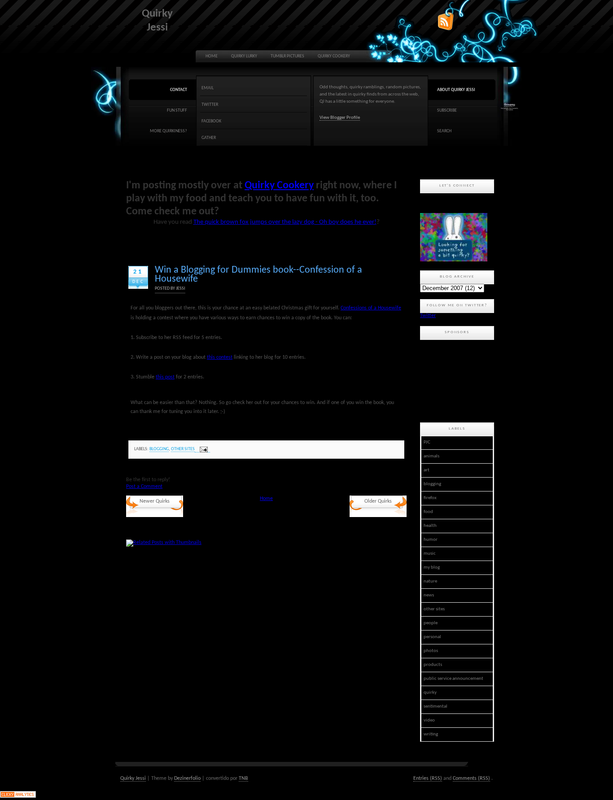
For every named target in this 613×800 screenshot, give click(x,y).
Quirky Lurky (244, 56)
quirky (430, 692)
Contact (178, 89)
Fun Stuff (177, 110)
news (429, 595)
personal (432, 637)
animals (431, 456)
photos (431, 650)
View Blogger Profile (340, 117)
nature (430, 581)
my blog (432, 567)
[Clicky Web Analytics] (18, 796)
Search (444, 131)
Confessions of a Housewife (371, 308)
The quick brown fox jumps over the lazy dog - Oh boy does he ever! (285, 222)
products (433, 664)
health (430, 525)
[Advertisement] (460, 379)
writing (431, 734)
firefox (430, 498)
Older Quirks (378, 501)
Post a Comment (144, 486)
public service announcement (453, 678)
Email (207, 88)
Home (212, 56)
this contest (219, 357)
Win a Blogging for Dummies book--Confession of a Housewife (258, 274)
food (428, 511)
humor (431, 539)
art (426, 470)
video (429, 720)
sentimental (435, 706)
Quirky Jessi (133, 778)
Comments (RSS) (471, 778)
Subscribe (447, 110)
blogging (159, 449)
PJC (427, 442)
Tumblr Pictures (287, 56)
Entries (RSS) (427, 778)
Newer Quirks (155, 501)
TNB (243, 778)
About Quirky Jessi (456, 89)
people (431, 623)
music (430, 553)
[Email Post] (202, 449)
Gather (208, 137)
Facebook (211, 121)
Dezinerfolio (187, 778)
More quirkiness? (168, 131)
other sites (183, 449)
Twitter (209, 104)
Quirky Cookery (334, 56)
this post (165, 377)
